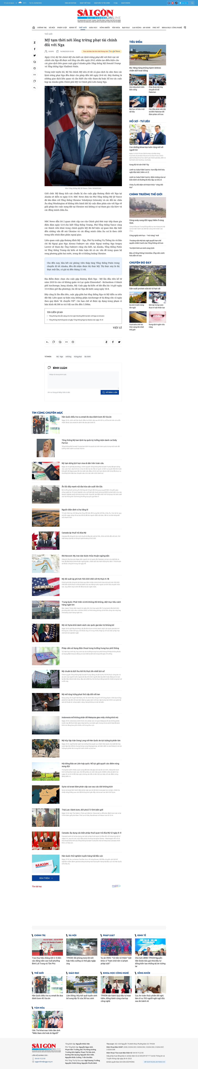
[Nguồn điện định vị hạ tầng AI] (45, 517)
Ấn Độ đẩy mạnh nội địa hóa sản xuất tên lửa (82, 486)
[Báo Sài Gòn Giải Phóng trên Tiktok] (176, 3)
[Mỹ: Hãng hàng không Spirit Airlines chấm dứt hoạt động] (147, 55)
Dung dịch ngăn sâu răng (157, 325)
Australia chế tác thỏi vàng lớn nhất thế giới (136, 327)
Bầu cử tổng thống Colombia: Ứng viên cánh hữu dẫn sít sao (147, 254)
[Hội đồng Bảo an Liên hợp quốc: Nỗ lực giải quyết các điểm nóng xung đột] (45, 771)
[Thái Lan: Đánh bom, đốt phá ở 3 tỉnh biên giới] (45, 817)
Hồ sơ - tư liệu (139, 121)
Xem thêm (185, 27)
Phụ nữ (156, 27)
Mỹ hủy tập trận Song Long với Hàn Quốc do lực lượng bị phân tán (91, 740)
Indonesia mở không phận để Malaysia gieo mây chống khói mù (90, 717)
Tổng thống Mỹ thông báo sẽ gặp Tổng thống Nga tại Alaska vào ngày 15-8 (76, 320)
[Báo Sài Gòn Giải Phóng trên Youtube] (172, 3)
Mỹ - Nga (59, 357)
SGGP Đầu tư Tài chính (102, 3)
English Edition (70, 3)
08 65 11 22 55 (40, 1059)
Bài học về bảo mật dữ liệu (137, 110)
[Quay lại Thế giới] (34, 87)
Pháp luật (62, 27)
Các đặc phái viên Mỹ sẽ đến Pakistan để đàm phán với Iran (157, 111)
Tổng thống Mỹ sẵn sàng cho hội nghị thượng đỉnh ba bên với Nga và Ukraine (76, 316)
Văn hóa (116, 27)
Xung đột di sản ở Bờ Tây (139, 165)
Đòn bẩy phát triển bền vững (136, 88)
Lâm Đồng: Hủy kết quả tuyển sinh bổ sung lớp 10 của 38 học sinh (81, 997)
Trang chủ (33, 27)
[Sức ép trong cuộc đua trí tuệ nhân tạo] (157, 297)
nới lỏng (68, 357)
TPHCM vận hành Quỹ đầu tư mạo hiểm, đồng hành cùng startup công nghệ (116, 998)
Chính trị (42, 27)
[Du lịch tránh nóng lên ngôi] (138, 297)
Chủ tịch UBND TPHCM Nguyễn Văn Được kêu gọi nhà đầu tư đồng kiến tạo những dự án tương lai (150, 962)
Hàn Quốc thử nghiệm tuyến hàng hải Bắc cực (82, 856)
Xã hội (52, 27)
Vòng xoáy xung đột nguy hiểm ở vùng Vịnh (146, 221)
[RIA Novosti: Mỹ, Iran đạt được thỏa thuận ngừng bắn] (45, 563)
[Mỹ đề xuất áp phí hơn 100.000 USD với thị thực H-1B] (45, 587)
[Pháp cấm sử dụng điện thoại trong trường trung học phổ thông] (45, 656)
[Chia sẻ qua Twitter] (34, 55)
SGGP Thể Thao (85, 3)
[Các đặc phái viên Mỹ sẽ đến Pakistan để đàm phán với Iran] (157, 101)
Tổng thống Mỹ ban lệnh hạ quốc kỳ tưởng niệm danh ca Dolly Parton (89, 441)
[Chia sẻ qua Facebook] (34, 49)
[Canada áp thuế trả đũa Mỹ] (45, 540)
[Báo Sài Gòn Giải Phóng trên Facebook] (169, 3)
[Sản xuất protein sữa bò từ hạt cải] (147, 275)
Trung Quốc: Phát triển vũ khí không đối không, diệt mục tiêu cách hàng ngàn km (91, 603)
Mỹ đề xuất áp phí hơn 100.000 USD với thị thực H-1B (85, 579)
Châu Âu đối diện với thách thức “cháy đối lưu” (146, 186)
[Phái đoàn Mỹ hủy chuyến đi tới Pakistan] (157, 79)
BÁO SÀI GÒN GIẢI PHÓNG (99, 16)
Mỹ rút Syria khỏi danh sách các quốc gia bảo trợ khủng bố (88, 625)
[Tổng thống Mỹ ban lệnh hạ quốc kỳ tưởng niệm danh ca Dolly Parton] (45, 448)
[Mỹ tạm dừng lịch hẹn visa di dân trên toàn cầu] (45, 471)
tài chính (87, 357)
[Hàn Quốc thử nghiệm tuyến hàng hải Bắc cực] (45, 864)
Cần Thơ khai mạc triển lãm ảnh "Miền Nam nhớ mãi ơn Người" (46, 1031)
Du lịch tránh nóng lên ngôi (136, 306)
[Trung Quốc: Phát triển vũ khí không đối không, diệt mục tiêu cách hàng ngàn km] (45, 610)
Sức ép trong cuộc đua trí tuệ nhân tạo (157, 306)
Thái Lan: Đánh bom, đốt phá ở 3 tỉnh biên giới (82, 810)
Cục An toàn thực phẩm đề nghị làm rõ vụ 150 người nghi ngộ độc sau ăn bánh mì (150, 998)
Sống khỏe (105, 27)
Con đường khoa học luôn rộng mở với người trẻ (146, 148)
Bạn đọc (126, 27)
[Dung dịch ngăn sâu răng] (157, 317)
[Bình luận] (34, 81)
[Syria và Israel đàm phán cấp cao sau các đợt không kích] (45, 794)
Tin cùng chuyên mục (47, 412)
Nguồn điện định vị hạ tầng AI (75, 509)
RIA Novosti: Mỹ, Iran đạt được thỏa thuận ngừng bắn (85, 556)
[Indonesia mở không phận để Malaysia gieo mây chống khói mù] (45, 725)
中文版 (115, 3)
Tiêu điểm (135, 42)
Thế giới (83, 27)
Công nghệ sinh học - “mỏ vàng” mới (144, 235)
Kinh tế (73, 27)
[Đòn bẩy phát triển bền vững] (138, 79)
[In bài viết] (34, 68)
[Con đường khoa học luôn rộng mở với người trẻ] (147, 134)
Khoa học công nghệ (172, 27)
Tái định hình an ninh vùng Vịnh (141, 248)
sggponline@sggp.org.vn (44, 1062)
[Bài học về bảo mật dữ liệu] (138, 101)
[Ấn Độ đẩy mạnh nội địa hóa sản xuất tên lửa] (45, 494)
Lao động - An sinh (141, 27)
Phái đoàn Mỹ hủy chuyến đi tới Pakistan (156, 89)
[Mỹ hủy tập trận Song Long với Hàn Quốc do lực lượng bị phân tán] (45, 748)
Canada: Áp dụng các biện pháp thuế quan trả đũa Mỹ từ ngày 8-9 (91, 833)
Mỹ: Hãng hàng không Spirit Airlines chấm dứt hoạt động (145, 69)
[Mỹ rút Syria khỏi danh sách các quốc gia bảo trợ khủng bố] (45, 633)
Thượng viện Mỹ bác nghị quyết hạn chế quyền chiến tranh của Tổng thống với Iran (146, 241)
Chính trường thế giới (145, 194)
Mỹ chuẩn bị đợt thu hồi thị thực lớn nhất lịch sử (83, 671)
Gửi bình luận (111, 392)
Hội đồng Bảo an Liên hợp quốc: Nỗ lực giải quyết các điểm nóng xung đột (90, 765)
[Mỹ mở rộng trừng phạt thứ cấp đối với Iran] (45, 702)
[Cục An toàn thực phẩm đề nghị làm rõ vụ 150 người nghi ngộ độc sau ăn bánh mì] (150, 984)
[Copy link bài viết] (34, 74)
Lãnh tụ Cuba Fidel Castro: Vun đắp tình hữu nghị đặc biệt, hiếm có (147, 171)
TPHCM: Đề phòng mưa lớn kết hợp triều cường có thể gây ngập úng (81, 961)
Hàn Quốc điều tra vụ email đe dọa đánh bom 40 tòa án (86, 417)
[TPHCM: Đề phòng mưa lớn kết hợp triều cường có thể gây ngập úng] (81, 947)
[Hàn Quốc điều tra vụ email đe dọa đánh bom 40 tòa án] (45, 425)
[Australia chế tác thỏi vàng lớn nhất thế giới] (138, 317)
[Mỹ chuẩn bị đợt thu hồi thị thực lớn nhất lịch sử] (45, 679)
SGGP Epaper (125, 3)
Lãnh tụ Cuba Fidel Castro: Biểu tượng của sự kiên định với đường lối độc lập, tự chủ (147, 178)
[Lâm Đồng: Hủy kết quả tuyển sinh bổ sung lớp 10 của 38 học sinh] (81, 984)
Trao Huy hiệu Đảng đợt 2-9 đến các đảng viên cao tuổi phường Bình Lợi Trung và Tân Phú (46, 961)
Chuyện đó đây (140, 262)
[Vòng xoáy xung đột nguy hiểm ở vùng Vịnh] (147, 207)
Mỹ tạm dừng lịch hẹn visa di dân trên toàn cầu (83, 463)
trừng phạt (78, 357)
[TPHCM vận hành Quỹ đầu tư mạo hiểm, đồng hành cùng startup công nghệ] (116, 984)
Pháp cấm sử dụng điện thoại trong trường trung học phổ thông (90, 648)
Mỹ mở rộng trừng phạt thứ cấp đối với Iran (81, 694)
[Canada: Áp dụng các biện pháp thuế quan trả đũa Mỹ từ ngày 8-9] (45, 840)
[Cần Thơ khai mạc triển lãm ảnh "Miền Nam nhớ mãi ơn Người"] (47, 1019)
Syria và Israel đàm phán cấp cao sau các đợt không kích (87, 786)
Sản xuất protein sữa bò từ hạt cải (144, 288)
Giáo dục (93, 27)
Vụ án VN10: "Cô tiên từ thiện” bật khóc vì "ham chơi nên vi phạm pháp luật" (116, 961)
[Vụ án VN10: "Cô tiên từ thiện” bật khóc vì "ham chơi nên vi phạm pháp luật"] (116, 947)
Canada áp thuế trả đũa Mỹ (74, 533)
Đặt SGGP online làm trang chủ (154, 1062)
